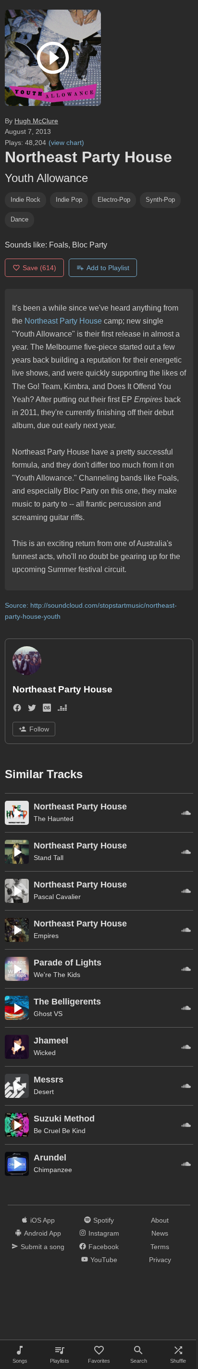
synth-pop (160, 199)
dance (19, 219)
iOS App (42, 1220)
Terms (159, 1247)
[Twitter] (32, 709)
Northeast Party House (63, 321)
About (160, 1220)
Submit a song (42, 1247)
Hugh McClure (36, 121)
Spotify (103, 1220)
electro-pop (114, 199)
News (159, 1233)
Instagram (103, 1233)
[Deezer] (62, 709)
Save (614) (39, 268)
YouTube (103, 1260)
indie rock (25, 199)
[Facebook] (17, 709)
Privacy (160, 1260)
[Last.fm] (46, 709)
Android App (42, 1233)
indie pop (69, 199)
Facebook (103, 1247)
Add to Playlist (108, 268)
